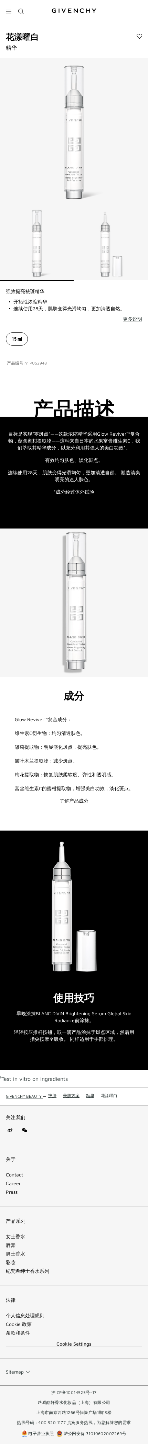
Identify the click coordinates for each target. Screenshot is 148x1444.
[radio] (17, 339)
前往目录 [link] (35, 4)
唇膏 (10, 1245)
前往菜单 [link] (14, 4)
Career (13, 1183)
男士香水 (15, 1254)
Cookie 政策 (19, 1324)
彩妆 (10, 1262)
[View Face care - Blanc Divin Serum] (37, 243)
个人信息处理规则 (25, 1315)
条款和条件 (18, 1333)
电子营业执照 (41, 1433)
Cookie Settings (74, 1344)
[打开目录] (8, 11)
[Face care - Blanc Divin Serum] (74, 132)
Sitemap (15, 1372)
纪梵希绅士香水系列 (27, 1271)
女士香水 (15, 1236)
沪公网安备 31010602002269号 (94, 1433)
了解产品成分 (74, 801)
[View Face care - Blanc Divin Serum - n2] (111, 243)
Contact (14, 1175)
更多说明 (132, 319)
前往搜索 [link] (55, 4)
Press (12, 1192)
